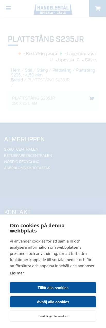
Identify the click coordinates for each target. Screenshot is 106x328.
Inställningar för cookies (53, 316)
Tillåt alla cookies (53, 288)
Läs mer (17, 272)
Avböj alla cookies (53, 302)
